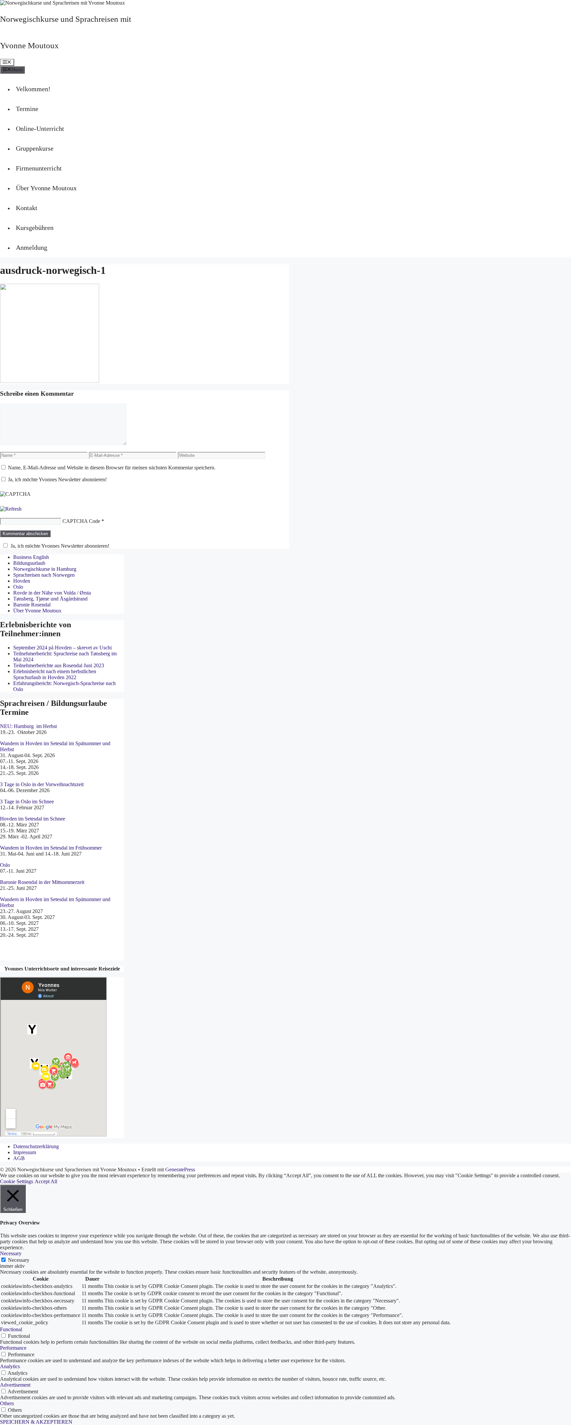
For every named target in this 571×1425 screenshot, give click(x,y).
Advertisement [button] (15, 1385)
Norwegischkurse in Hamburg (44, 569)
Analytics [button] (10, 1366)
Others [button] (7, 1403)
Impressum (24, 1152)
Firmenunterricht (39, 168)
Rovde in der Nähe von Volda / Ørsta (52, 593)
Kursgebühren (35, 227)
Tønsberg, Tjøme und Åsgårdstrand (50, 599)
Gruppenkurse (35, 148)
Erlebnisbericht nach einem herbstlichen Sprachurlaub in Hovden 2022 (54, 674)
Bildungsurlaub (29, 563)
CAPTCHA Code (81, 521)
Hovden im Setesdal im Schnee (32, 819)
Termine (27, 108)
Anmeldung (31, 247)
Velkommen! (33, 88)
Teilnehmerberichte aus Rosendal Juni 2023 (58, 665)
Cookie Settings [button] (16, 1181)
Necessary (18, 1260)
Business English (31, 557)
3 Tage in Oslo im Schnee (27, 801)
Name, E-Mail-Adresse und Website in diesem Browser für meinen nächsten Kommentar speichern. (111, 467)
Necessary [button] (10, 1253)
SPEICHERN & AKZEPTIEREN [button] (36, 1422)
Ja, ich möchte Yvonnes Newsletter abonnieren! (57, 479)
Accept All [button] (46, 1181)
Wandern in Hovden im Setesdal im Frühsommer (51, 848)
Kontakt (26, 207)
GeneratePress (180, 1169)
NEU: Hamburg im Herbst (28, 726)
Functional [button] (11, 1329)
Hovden (21, 581)
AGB (19, 1158)
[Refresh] (10, 509)
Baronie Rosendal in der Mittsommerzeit (43, 882)
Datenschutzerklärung (36, 1146)
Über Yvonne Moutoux (46, 188)
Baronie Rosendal (32, 604)
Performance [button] (13, 1348)
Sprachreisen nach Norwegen (44, 575)
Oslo (18, 587)
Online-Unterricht (40, 128)
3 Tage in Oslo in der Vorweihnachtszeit (42, 784)
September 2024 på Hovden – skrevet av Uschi (62, 647)
